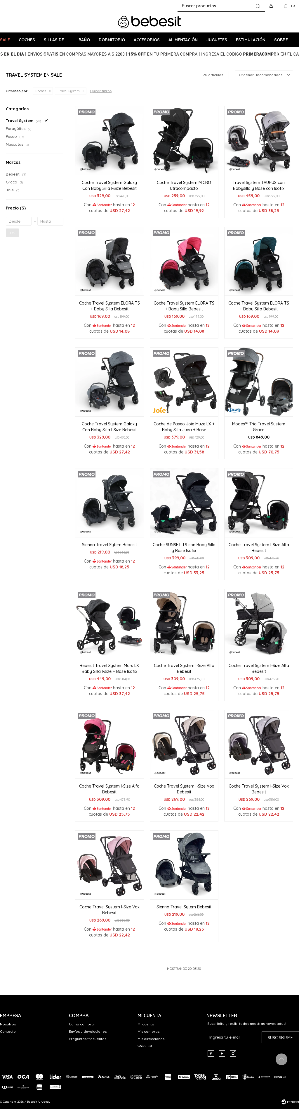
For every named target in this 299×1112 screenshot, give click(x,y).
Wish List (145, 1046)
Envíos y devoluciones (88, 1031)
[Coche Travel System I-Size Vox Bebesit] (184, 744)
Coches (27, 39)
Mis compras (148, 1031)
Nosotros (8, 1024)
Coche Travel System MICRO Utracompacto (184, 185)
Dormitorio (112, 39)
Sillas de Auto (54, 42)
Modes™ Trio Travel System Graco (258, 426)
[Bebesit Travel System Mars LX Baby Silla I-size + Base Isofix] (109, 623)
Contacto (8, 1031)
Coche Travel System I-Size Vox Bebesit (184, 789)
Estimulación (250, 39)
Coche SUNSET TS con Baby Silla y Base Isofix (184, 547)
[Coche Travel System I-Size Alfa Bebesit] (258, 502)
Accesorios (147, 39)
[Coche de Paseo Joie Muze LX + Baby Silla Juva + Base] (184, 381)
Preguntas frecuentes (87, 1039)
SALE (5, 39)
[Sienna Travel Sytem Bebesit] (109, 502)
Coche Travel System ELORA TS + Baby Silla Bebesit (109, 306)
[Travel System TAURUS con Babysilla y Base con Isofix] (258, 140)
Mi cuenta (146, 1024)
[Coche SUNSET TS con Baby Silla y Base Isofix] (184, 502)
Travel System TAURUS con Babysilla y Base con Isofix (259, 185)
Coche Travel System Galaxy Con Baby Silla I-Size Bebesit (109, 185)
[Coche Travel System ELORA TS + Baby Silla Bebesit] (109, 261)
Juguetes (216, 39)
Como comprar (82, 1024)
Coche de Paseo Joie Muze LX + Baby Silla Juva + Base (184, 426)
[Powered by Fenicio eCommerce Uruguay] (290, 1101)
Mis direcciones (151, 1039)
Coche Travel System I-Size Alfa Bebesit (259, 547)
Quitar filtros (101, 91)
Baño (84, 39)
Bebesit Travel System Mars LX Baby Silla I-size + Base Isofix (109, 668)
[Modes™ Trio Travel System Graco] (258, 381)
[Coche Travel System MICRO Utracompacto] (184, 140)
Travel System (69, 91)
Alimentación (183, 39)
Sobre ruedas (282, 42)
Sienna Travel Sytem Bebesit (109, 544)
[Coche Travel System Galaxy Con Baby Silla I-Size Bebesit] (109, 140)
